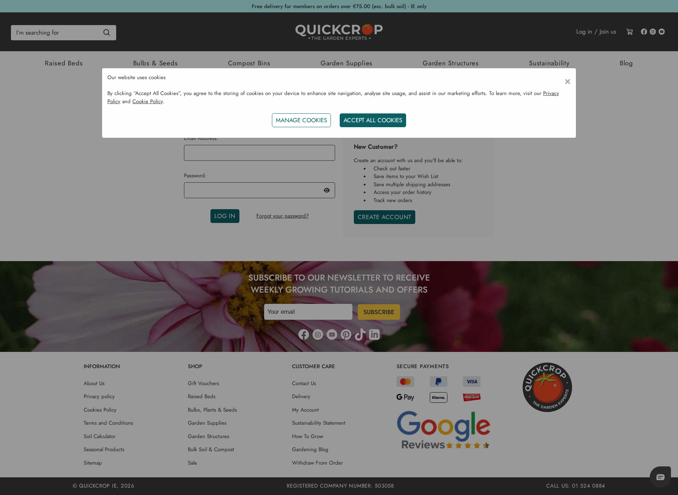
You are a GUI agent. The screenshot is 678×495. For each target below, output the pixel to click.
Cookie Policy (147, 101)
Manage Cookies (301, 120)
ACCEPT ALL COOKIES (373, 120)
